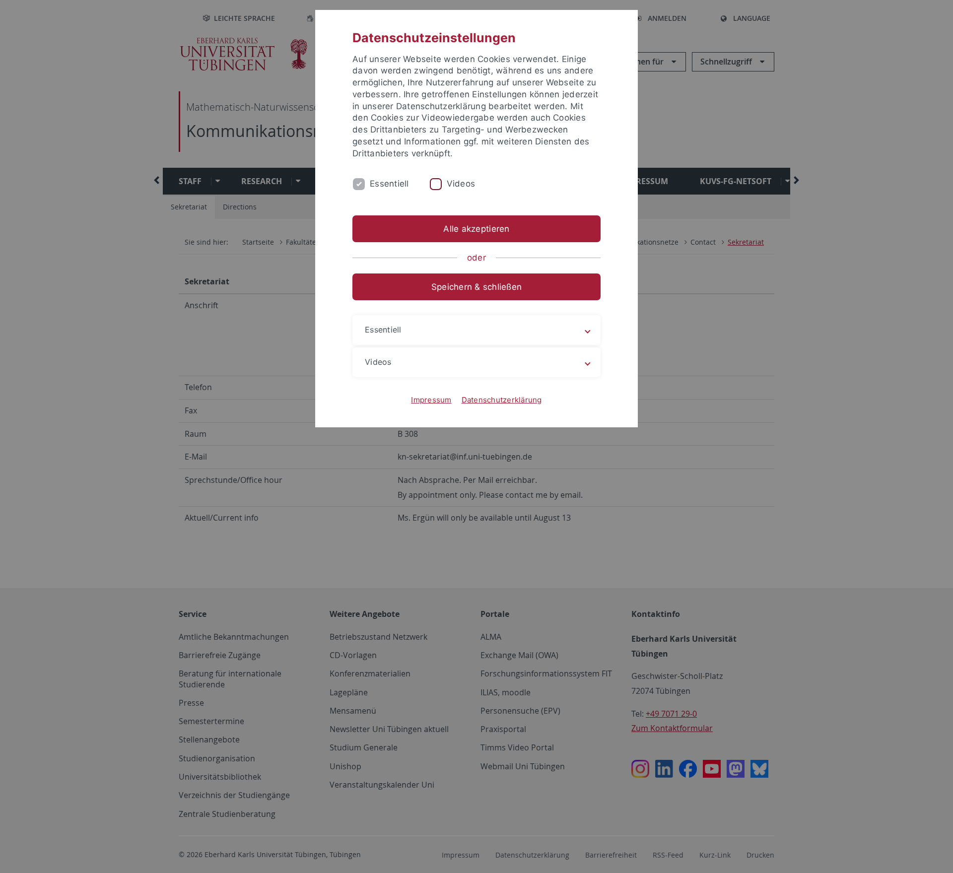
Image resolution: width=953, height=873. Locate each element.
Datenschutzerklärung (502, 399)
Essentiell (389, 184)
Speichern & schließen (476, 287)
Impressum (431, 399)
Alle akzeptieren (476, 229)
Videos (461, 184)
